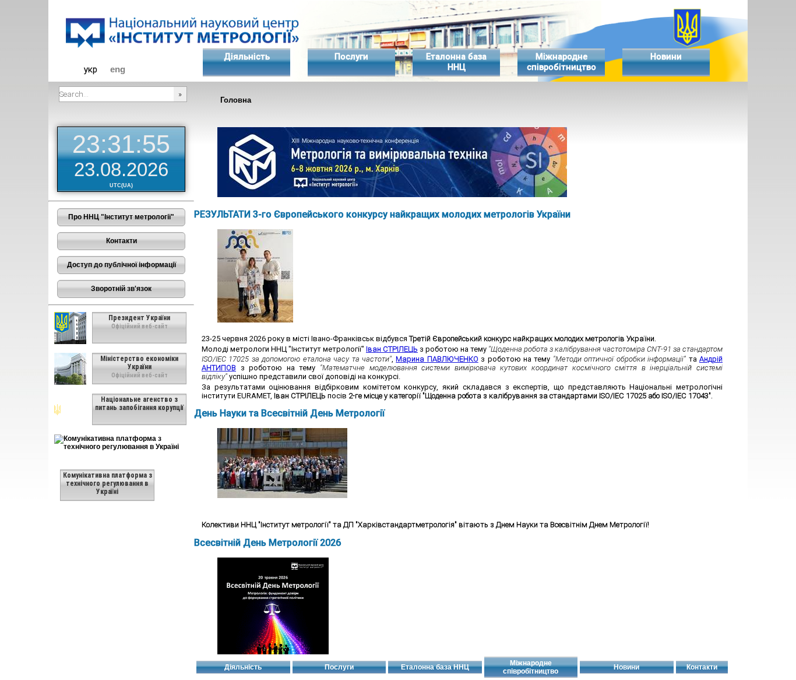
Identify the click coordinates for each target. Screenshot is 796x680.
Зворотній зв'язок (121, 289)
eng (117, 69)
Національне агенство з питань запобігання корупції (139, 403)
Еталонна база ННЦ (456, 61)
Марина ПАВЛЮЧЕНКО (437, 359)
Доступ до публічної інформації (121, 265)
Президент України (139, 318)
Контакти (121, 241)
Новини (666, 56)
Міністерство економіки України (139, 363)
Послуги (351, 56)
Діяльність (247, 56)
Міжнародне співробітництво (561, 61)
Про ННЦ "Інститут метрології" (121, 217)
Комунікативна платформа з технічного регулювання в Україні (107, 483)
